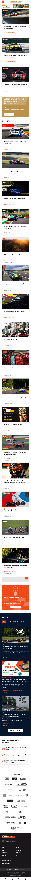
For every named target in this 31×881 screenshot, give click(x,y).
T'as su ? (18, 847)
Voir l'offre (9, 114)
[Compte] (12, 879)
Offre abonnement (16, 1)
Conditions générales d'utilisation (13, 872)
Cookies (21, 873)
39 (12, 580)
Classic (9, 621)
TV (16, 855)
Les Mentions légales (14, 873)
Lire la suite (15, 607)
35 (24, 578)
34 (21, 578)
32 (15, 578)
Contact (23, 872)
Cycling (22, 621)
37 (6, 580)
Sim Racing (15, 621)
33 (18, 578)
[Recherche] (19, 879)
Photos (18, 852)
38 (9, 580)
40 (15, 580)
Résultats (18, 850)
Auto (4, 621)
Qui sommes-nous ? (6, 863)
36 (27, 578)
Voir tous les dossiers (15, 730)
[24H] (5, 879)
